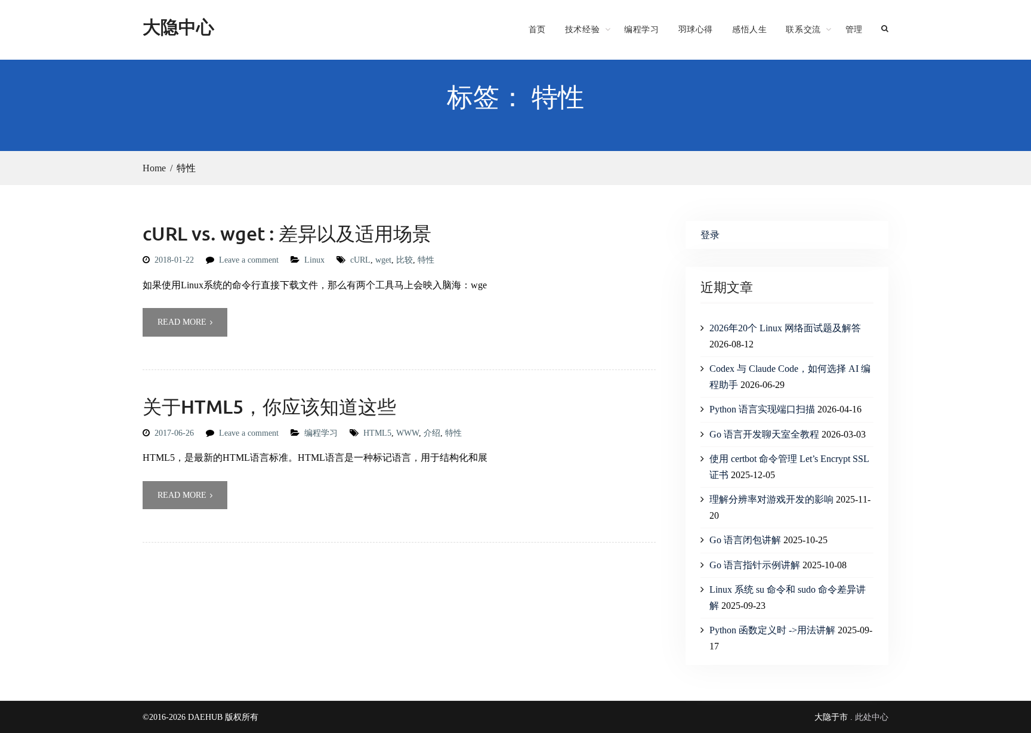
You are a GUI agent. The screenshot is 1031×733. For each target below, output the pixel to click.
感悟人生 (749, 29)
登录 (710, 235)
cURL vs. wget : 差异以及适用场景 (287, 233)
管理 (854, 29)
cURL (360, 259)
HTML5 (377, 433)
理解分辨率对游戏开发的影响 (771, 499)
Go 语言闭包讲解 (745, 540)
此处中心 (871, 717)
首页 (537, 29)
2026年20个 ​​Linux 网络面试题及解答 (785, 328)
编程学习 (641, 29)
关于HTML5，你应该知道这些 (269, 406)
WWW (407, 433)
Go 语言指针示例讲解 (754, 565)
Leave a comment (249, 259)
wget (383, 259)
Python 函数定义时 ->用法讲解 (772, 630)
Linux (314, 259)
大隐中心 (178, 27)
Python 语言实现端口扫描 (762, 409)
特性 (426, 259)
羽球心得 (695, 29)
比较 (404, 259)
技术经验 (582, 29)
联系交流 (803, 29)
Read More (182, 322)
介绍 (432, 433)
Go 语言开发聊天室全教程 (764, 434)
